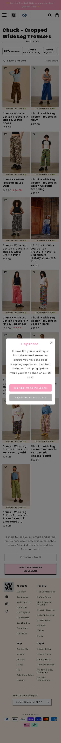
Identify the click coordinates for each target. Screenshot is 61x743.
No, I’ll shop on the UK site (30, 397)
